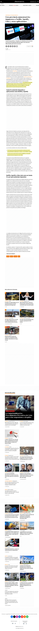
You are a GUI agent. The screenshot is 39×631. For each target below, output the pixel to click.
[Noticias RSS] (24, 616)
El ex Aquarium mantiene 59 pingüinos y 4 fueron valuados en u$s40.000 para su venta (26, 458)
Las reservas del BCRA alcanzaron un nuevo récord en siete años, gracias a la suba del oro (12, 475)
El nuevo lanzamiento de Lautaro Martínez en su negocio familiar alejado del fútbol (11, 567)
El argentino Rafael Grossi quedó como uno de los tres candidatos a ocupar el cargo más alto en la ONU (12, 558)
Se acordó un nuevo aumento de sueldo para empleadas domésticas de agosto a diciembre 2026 (27, 516)
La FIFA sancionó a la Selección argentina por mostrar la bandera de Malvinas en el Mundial (26, 584)
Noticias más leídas (10, 392)
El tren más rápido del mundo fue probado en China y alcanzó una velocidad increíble (11, 593)
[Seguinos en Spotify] (27, 616)
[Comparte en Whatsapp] (10, 46)
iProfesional (8, 15)
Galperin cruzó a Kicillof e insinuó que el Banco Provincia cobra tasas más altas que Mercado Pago (26, 475)
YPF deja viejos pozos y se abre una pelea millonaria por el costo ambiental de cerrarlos (11, 321)
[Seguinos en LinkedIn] (19, 616)
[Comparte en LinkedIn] (13, 46)
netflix (8, 256)
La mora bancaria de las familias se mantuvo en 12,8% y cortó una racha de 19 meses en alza (12, 516)
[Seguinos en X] (14, 616)
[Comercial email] (23, 623)
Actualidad (12, 15)
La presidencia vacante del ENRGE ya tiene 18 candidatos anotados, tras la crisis (26, 533)
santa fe (15, 256)
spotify (11, 256)
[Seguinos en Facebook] (12, 616)
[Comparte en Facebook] (6, 46)
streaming (15, 71)
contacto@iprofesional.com (19, 628)
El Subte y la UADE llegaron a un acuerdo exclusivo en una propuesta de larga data (12, 304)
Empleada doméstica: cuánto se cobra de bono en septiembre (12, 549)
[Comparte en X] (8, 46)
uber (19, 256)
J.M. (7, 48)
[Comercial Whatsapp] (26, 623)
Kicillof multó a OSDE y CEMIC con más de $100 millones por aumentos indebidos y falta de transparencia (11, 584)
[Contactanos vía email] (12, 623)
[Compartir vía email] (17, 46)
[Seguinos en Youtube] (22, 616)
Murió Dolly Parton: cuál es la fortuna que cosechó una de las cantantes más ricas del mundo (26, 304)
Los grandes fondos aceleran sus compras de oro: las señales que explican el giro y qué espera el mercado (12, 533)
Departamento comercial (25, 622)
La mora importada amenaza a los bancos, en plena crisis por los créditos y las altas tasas (26, 424)
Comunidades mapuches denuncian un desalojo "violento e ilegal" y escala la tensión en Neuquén (12, 449)
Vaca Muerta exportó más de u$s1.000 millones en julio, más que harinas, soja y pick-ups (12, 492)
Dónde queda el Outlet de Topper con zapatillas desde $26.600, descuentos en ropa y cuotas (11, 338)
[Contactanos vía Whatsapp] (15, 623)
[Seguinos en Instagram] (17, 616)
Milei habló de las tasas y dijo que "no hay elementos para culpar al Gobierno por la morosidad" (11, 424)
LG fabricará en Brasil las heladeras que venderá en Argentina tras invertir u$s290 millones (26, 567)
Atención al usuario (14, 621)
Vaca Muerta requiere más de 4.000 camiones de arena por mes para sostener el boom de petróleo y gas (12, 458)
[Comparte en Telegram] (15, 46)
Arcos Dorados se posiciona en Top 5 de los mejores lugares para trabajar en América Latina (12, 483)
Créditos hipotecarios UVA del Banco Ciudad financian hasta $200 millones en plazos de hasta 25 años (11, 441)
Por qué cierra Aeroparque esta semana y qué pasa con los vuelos (26, 321)
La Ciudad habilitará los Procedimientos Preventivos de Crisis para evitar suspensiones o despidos (19, 415)
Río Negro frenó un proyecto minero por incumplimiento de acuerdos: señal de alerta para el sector (11, 601)
